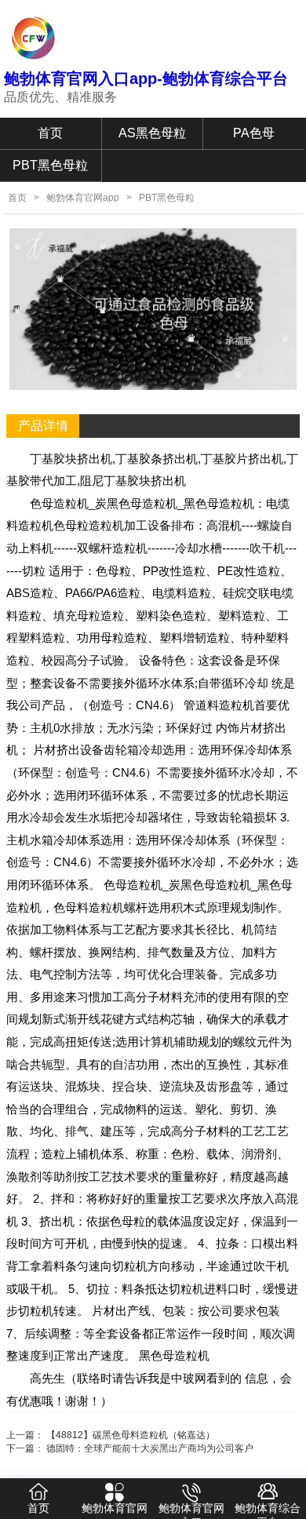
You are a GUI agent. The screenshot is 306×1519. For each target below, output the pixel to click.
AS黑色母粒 (152, 133)
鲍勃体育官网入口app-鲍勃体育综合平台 (146, 78)
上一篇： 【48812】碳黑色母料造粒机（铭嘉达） (110, 1435)
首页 (50, 133)
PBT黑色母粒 (50, 165)
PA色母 (254, 133)
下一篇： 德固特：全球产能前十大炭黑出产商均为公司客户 (129, 1448)
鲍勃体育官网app (82, 197)
